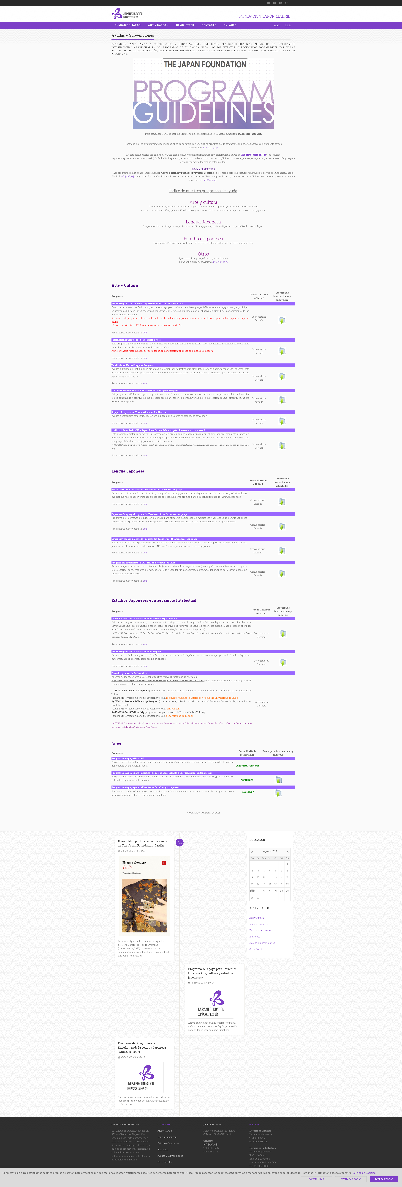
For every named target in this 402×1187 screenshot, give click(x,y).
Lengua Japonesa (258, 924)
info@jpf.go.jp (210, 147)
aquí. (145, 666)
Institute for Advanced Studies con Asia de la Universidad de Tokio (202, 697)
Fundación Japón (128, 25)
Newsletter (185, 25)
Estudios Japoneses (260, 930)
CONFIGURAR (316, 1179)
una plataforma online (253, 154)
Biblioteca (254, 936)
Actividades (157, 25)
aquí (145, 332)
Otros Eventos (256, 949)
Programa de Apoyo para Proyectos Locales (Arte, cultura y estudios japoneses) (212, 973)
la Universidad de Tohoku (179, 715)
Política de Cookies (363, 1172)
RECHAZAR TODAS (351, 1179)
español (277, 25)
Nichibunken (172, 708)
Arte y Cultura (256, 917)
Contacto (209, 25)
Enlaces (230, 25)
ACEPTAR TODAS (384, 1179)
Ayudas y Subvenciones (262, 942)
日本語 (288, 25)
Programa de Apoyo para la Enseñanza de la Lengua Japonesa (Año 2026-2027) (142, 1047)
